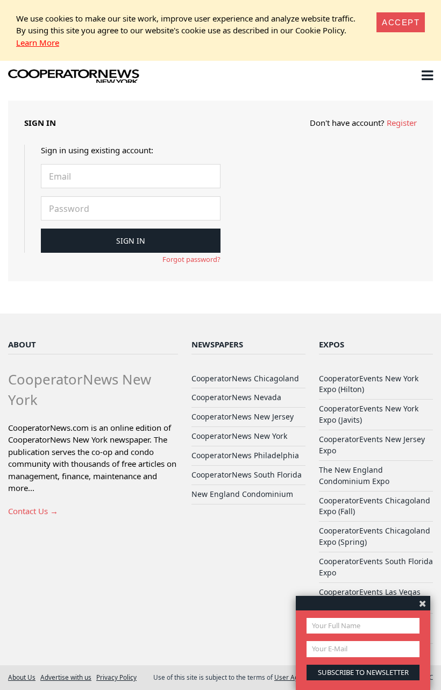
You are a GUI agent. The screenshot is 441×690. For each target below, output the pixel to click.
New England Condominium (242, 494)
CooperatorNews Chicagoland (245, 378)
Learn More (37, 42)
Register (402, 122)
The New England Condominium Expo (354, 475)
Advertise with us (65, 677)
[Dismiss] (422, 603)
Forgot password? (191, 259)
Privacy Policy (116, 677)
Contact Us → (33, 511)
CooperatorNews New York (239, 436)
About (22, 344)
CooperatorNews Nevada (236, 397)
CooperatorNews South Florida (246, 475)
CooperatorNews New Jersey (242, 416)
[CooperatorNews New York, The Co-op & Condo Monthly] (74, 77)
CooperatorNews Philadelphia (245, 455)
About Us (21, 677)
